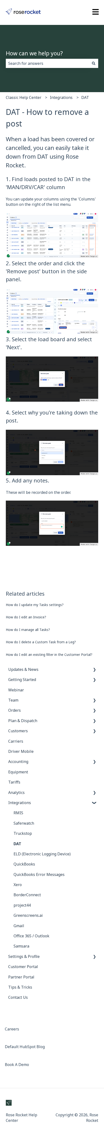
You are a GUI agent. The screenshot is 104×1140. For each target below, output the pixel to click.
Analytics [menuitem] (16, 792)
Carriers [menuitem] (15, 741)
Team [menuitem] (13, 700)
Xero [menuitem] (18, 884)
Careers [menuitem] (12, 1029)
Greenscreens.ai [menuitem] (28, 915)
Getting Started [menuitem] (22, 679)
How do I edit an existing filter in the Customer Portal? (49, 654)
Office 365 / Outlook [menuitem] (31, 936)
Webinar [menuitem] (16, 690)
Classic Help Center (23, 97)
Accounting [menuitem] (18, 761)
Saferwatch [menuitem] (24, 823)
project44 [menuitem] (22, 905)
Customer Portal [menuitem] (23, 966)
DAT (85, 97)
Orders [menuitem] (14, 710)
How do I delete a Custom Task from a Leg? (41, 642)
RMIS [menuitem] (18, 812)
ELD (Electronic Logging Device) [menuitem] (42, 854)
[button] (94, 670)
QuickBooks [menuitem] (24, 864)
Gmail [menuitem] (19, 925)
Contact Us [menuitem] (18, 997)
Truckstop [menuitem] (23, 833)
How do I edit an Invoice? (26, 617)
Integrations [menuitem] (19, 802)
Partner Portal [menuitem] (21, 977)
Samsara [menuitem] (21, 946)
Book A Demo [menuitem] (17, 1064)
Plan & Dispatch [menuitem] (22, 720)
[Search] (93, 63)
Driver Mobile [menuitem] (21, 751)
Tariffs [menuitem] (14, 782)
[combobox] (47, 63)
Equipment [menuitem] (18, 772)
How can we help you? (34, 53)
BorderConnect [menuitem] (27, 894)
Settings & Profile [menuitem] (24, 956)
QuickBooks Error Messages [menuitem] (39, 874)
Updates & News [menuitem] (23, 669)
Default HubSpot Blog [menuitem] (25, 1046)
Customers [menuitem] (18, 730)
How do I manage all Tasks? (28, 629)
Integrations (61, 97)
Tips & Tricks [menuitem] (20, 987)
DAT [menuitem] (17, 843)
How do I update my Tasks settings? (35, 604)
